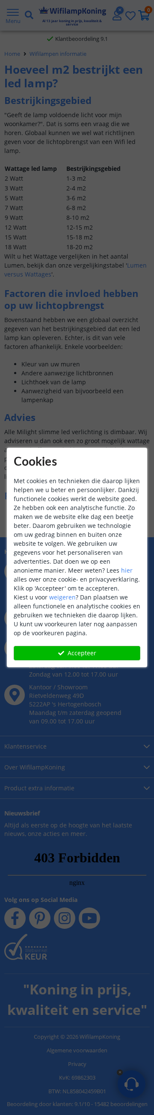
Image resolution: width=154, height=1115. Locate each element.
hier (127, 570)
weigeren (62, 597)
